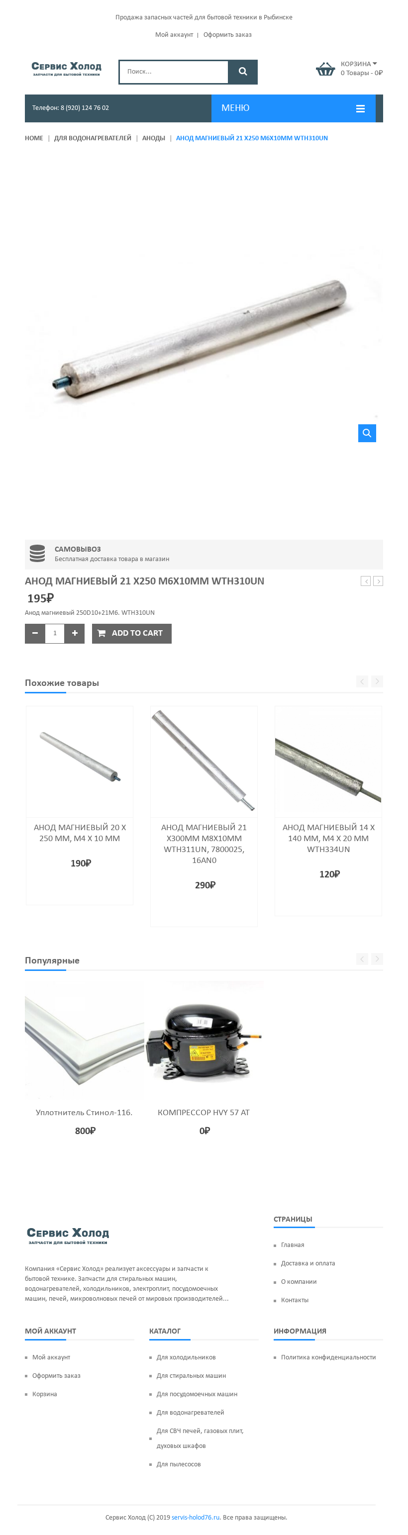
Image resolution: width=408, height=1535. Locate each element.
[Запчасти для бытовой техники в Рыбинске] (66, 68)
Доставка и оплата (308, 1263)
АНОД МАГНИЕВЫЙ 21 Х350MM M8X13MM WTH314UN (378, 581)
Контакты (294, 1300)
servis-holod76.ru (195, 1518)
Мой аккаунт (174, 35)
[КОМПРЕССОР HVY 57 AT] (204, 1040)
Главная (293, 1245)
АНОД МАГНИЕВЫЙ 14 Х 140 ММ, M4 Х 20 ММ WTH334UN (329, 839)
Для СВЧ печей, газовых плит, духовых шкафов (200, 1439)
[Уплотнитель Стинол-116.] (84, 1040)
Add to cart (137, 633)
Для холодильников (186, 1357)
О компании (299, 1282)
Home (34, 138)
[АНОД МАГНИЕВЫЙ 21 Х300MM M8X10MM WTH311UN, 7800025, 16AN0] (204, 759)
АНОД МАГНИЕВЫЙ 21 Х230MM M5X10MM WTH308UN (366, 581)
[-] (35, 634)
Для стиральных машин (191, 1376)
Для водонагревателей (92, 138)
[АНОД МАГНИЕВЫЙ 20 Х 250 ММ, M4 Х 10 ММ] (79, 759)
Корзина (44, 1394)
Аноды (153, 138)
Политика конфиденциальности (328, 1357)
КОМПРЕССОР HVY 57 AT (204, 1113)
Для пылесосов (179, 1464)
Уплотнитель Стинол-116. (84, 1113)
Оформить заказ (228, 35)
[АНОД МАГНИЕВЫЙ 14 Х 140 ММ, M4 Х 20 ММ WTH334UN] (328, 759)
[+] (75, 634)
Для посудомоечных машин (197, 1394)
